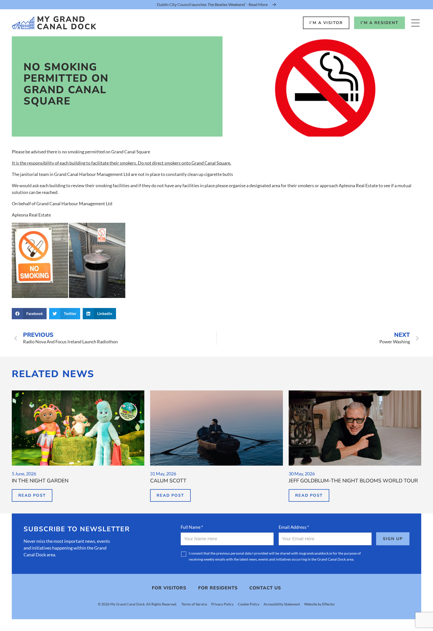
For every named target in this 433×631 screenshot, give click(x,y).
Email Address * (294, 527)
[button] (29, 313)
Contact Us (265, 588)
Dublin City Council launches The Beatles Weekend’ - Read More (212, 4)
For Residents (218, 588)
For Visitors (169, 588)
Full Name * (192, 527)
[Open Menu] (415, 23)
